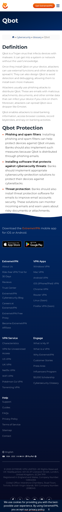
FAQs (5, 413)
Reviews (6, 282)
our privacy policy (34, 509)
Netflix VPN (8, 370)
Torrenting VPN (11, 387)
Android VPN (40, 277)
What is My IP (41, 343)
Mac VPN (38, 272)
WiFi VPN (7, 376)
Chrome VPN (40, 289)
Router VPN (40, 294)
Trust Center (9, 287)
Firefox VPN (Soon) (43, 306)
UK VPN (6, 364)
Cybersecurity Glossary (46, 383)
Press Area (39, 365)
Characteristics (10, 343)
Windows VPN (41, 266)
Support (6, 401)
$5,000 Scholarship (43, 377)
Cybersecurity (24, 37)
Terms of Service (11, 424)
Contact (6, 435)
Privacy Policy (10, 418)
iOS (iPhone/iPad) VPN (46, 283)
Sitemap (7, 430)
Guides (6, 407)
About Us (7, 266)
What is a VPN (41, 349)
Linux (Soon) (40, 300)
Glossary (37, 37)
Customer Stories (43, 360)
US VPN (6, 359)
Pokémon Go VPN (12, 381)
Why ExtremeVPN (43, 354)
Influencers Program (44, 371)
